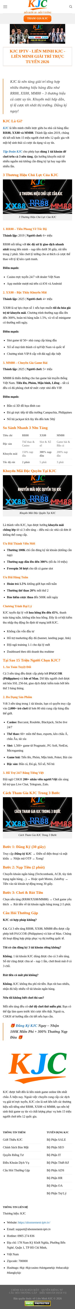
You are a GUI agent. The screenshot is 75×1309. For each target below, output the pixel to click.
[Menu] (5, 6)
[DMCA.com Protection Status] (38, 1303)
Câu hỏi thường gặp (23, 1293)
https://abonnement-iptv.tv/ (34, 1222)
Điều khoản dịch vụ (53, 1293)
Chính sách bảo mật (25, 1290)
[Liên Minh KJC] (37, 6)
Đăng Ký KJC (26, 1026)
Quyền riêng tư (52, 1290)
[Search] (70, 6)
